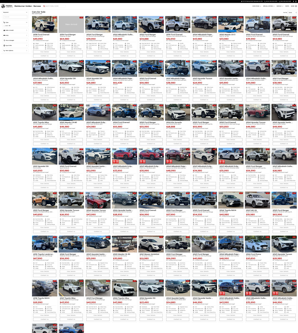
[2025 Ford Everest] (284, 24)
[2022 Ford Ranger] (151, 24)
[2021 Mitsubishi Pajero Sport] (177, 68)
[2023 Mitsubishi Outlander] (284, 156)
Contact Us (45, 55)
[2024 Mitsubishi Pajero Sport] (204, 24)
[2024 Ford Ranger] (98, 24)
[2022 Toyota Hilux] (124, 288)
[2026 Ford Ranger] (71, 244)
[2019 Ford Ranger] (71, 24)
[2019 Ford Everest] (177, 24)
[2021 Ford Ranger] (284, 68)
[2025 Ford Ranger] (151, 112)
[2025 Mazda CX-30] (124, 244)
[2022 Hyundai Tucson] (71, 200)
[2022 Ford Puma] (257, 244)
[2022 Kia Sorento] (177, 112)
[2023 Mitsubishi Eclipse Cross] (98, 112)
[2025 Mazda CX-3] (231, 24)
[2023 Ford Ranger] (204, 244)
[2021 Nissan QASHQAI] (151, 244)
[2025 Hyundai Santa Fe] (284, 112)
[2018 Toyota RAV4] (44, 288)
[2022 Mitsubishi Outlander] (124, 24)
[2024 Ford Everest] (124, 112)
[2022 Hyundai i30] (151, 288)
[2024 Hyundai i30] (71, 68)
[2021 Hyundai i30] (44, 156)
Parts (287, 6)
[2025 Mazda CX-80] (71, 112)
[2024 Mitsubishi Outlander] (44, 68)
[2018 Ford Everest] (44, 24)
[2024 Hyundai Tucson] (257, 112)
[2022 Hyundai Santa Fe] (124, 200)
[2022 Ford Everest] (257, 24)
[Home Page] (7, 6)
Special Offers (268, 6)
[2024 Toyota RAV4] (231, 200)
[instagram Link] (296, 1)
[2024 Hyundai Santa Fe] (177, 288)
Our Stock (255, 6)
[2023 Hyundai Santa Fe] (231, 68)
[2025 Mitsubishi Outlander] (231, 288)
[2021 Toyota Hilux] (44, 112)
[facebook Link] (293, 1)
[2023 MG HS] (257, 200)
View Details (44, 51)
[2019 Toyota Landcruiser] (44, 244)
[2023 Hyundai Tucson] (204, 68)
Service (279, 6)
